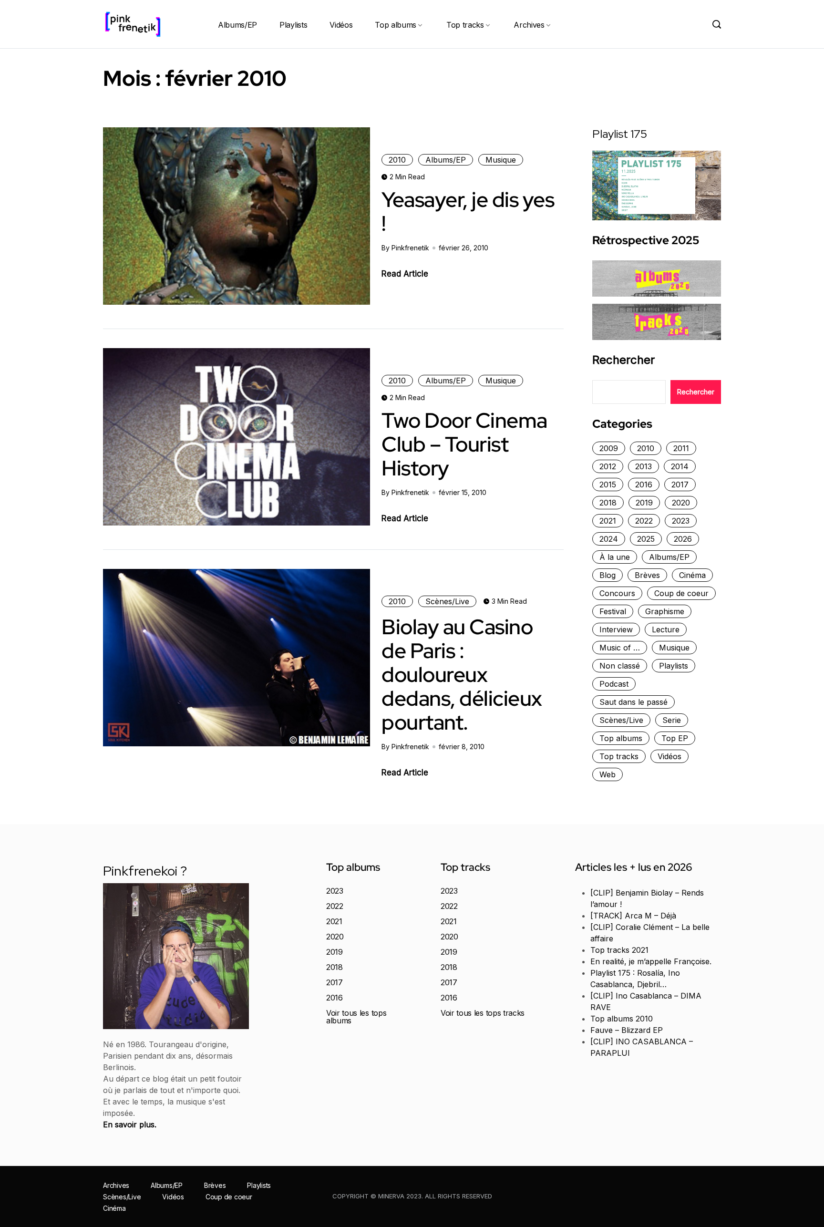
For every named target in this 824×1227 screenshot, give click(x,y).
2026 (683, 539)
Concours (617, 593)
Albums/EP (237, 25)
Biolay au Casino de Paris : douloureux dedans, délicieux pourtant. (461, 674)
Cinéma (692, 575)
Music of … (619, 647)
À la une (614, 557)
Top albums (395, 25)
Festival (612, 611)
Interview (616, 629)
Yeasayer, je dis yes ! (467, 211)
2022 (644, 521)
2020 (681, 502)
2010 (397, 160)
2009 (608, 448)
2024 (608, 539)
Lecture (666, 629)
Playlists (293, 25)
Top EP (674, 738)
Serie (671, 720)
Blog (607, 575)
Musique (500, 160)
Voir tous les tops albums (356, 1016)
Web (607, 774)
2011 (681, 448)
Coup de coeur (681, 593)
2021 (607, 521)
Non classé (619, 665)
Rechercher (623, 360)
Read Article (404, 273)
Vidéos (341, 25)
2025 (646, 539)
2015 (607, 484)
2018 (608, 502)
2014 (680, 466)
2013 (643, 466)
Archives (529, 25)
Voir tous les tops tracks (483, 1013)
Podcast (613, 684)
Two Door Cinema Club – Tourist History (464, 444)
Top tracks (465, 25)
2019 (644, 502)
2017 (680, 484)
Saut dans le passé (633, 702)
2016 (643, 484)
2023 (681, 521)
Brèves (647, 575)
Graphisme (664, 611)
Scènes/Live (447, 601)
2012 (607, 466)
